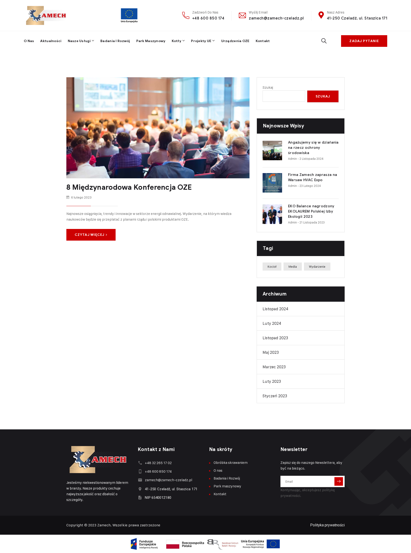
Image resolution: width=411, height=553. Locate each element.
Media (293, 266)
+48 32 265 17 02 (158, 463)
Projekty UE (201, 41)
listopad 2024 (275, 308)
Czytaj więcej (90, 235)
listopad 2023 (275, 337)
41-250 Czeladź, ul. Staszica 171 (357, 18)
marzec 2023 (274, 366)
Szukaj (268, 87)
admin (292, 158)
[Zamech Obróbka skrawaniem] (46, 15)
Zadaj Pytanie (364, 41)
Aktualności (50, 41)
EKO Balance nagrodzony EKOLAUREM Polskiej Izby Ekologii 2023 (311, 211)
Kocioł (272, 266)
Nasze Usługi (79, 41)
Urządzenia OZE (235, 41)
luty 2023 (272, 381)
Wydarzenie (317, 266)
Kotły (176, 41)
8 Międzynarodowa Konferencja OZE (129, 187)
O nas (29, 41)
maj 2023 (271, 352)
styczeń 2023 (275, 395)
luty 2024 (272, 323)
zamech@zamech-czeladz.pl (276, 18)
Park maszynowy (151, 41)
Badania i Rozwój (115, 41)
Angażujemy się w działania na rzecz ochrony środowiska (313, 147)
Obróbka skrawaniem (231, 462)
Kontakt (263, 41)
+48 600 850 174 (208, 18)
